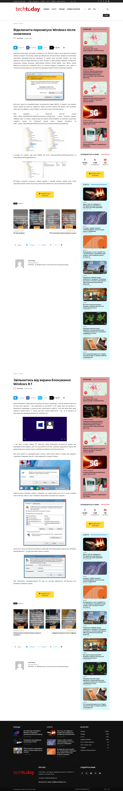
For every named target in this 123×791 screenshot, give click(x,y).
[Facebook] (99, 1)
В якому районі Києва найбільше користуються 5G (94, 123)
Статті (20, 227)
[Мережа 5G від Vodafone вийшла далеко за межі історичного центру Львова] (95, 88)
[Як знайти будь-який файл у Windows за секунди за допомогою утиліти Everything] (17, 733)
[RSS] (86, 773)
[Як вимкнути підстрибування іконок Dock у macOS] (17, 742)
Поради (21, 23)
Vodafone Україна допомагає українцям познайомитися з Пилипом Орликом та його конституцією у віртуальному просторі (93, 74)
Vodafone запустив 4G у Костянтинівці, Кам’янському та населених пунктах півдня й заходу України (68, 219)
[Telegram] (91, 773)
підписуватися (105, 158)
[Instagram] (101, 1)
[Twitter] (104, 1)
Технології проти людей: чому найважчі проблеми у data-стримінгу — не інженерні (37, 219)
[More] (64, 47)
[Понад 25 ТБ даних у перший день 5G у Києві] (95, 134)
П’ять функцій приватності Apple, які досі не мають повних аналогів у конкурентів (94, 355)
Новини (37, 227)
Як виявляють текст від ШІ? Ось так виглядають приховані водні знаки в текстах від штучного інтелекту (94, 254)
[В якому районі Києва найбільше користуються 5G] (95, 112)
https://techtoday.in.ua (33, 262)
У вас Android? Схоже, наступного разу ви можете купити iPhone (53, 219)
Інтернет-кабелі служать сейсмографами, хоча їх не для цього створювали (93, 229)
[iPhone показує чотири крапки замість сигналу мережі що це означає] (17, 751)
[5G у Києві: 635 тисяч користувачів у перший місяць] (95, 38)
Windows (20, 203)
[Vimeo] (106, 1)
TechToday (20, 38)
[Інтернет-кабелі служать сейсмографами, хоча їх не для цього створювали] (95, 217)
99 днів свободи (19, 233)
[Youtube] (109, 1)
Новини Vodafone (69, 226)
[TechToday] (14, 38)
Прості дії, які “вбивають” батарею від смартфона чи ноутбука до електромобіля (92, 205)
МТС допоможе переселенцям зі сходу (63, 233)
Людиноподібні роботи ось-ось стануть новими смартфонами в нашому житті (21, 219)
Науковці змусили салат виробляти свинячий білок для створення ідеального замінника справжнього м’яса (94, 331)
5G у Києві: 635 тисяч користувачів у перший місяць (93, 49)
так (85, 158)
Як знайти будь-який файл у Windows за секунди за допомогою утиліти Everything (33, 732)
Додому (15, 23)
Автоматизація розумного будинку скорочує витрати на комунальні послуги (93, 306)
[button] (107, 9)
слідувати (95, 158)
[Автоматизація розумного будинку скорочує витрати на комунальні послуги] (95, 294)
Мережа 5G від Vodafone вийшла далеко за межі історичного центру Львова (94, 100)
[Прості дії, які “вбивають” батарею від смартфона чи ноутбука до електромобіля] (95, 194)
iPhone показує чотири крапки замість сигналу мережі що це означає (33, 750)
